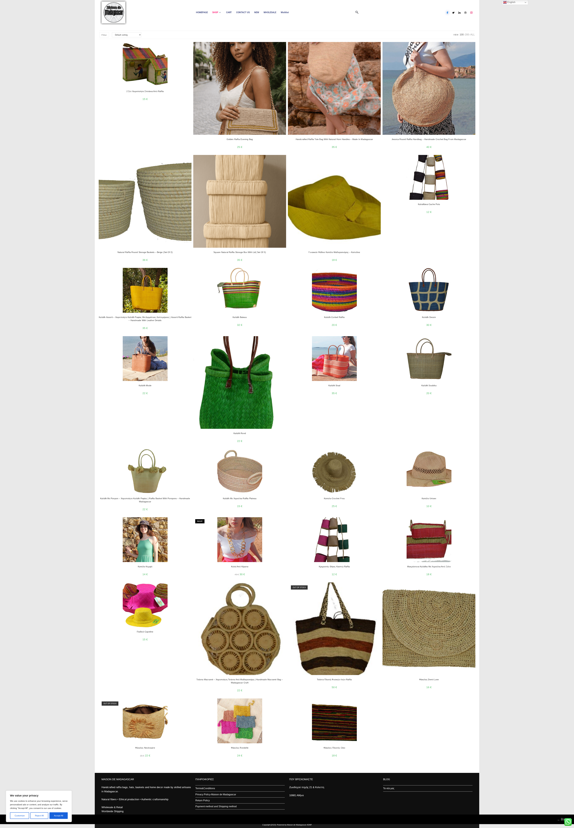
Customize (20, 815)
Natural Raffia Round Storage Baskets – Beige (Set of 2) (145, 252)
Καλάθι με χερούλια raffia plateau (240, 498)
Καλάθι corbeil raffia (334, 317)
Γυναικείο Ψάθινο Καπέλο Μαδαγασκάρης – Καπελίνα (334, 252)
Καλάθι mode (145, 385)
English (511, 2)
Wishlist (285, 12)
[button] (181, 45)
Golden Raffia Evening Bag (240, 139)
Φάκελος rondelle (239, 748)
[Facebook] (447, 13)
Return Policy (202, 800)
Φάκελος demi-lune (429, 679)
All (472, 34)
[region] (39, 806)
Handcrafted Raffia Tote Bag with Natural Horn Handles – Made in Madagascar (334, 139)
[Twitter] (453, 13)
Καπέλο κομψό (145, 566)
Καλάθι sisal (334, 385)
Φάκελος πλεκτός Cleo (334, 748)
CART (229, 12)
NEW (256, 12)
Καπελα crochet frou (334, 498)
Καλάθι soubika (428, 385)
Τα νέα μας (388, 788)
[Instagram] (471, 13)
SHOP (215, 12)
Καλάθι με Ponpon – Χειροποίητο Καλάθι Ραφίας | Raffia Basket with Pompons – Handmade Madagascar (145, 500)
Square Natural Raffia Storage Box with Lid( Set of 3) (239, 252)
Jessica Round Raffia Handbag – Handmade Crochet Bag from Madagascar (429, 139)
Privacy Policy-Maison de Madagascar (215, 794)
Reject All (39, 815)
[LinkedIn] (459, 13)
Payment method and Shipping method (216, 806)
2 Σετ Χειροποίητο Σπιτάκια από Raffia (145, 91)
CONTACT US (243, 12)
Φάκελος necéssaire (145, 748)
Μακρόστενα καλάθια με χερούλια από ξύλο (429, 566)
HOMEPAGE (202, 12)
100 (462, 34)
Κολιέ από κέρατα (239, 566)
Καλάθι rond (239, 433)
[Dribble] (465, 13)
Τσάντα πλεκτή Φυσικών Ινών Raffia (334, 679)
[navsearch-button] (357, 13)
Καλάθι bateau (240, 317)
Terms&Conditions (205, 788)
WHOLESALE (270, 12)
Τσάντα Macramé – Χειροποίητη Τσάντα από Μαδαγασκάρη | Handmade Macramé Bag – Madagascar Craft (239, 681)
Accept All (58, 815)
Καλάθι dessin (429, 317)
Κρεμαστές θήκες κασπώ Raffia (334, 566)
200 (467, 34)
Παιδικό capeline (145, 631)
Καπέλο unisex (429, 498)
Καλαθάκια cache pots (429, 204)
